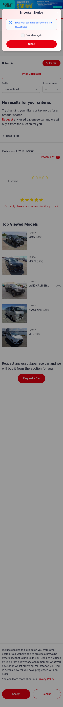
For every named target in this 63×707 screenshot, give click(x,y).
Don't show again (34, 35)
